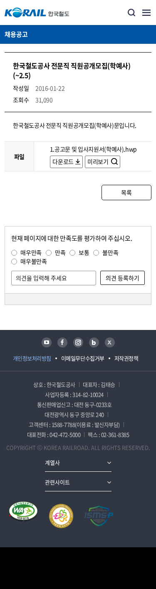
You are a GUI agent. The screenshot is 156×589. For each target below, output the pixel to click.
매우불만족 (33, 261)
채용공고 (16, 34)
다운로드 (63, 161)
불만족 (110, 252)
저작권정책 (126, 358)
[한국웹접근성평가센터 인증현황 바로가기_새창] (23, 516)
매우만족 (31, 252)
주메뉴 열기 (146, 12)
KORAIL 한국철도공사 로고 (37, 13)
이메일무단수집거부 (82, 358)
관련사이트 (57, 482)
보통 (84, 252)
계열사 (52, 462)
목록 (126, 192)
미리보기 (98, 161)
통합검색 (131, 12)
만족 (60, 252)
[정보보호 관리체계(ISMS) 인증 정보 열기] (99, 516)
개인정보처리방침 (32, 358)
